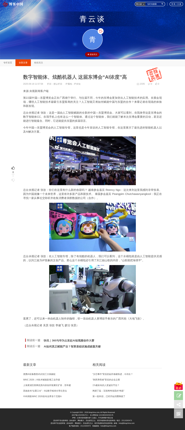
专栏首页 (7, 62)
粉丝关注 (38, 62)
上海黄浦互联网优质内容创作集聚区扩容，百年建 (47, 385)
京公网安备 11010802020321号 (101, 415)
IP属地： (73, 84)
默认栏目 (58, 84)
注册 (179, 4)
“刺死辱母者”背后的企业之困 (106, 380)
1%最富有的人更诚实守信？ (105, 385)
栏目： (54, 84)
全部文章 (23, 62)
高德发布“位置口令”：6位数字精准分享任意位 (45, 391)
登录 (173, 4)
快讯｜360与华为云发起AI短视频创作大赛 (69, 340)
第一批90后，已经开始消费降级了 (108, 396)
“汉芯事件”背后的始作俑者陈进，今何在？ (112, 374)
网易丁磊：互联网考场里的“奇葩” (108, 391)
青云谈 (92, 19)
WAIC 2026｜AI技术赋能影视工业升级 (41, 380)
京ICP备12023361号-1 (80, 415)
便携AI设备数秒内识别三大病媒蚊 (39, 374)
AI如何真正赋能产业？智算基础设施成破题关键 (72, 346)
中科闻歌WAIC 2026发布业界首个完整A (42, 396)
